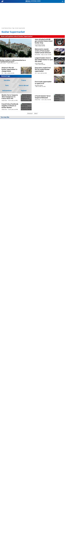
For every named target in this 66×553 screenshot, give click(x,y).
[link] (16, 52)
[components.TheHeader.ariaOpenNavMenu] (10, 1)
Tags (13, 28)
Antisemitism (7, 90)
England (23, 90)
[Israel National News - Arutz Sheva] (33, 1)
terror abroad (23, 85)
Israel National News (6, 28)
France (23, 80)
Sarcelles (7, 80)
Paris (7, 85)
